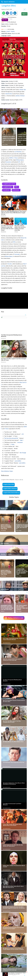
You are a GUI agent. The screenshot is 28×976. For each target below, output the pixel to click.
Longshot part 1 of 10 (9, 184)
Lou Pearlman (18, 151)
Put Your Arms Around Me (11, 438)
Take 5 (21, 440)
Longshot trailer (7, 187)
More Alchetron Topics (7, 471)
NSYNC (11, 158)
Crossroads (17, 254)
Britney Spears (20, 160)
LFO (19, 162)
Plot (16, 187)
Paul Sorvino (9, 93)
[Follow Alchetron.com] (14, 620)
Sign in (24, 14)
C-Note (12, 444)
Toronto (10, 264)
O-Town (16, 158)
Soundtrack (6, 190)
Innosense (8, 162)
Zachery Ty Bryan (20, 96)
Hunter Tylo (23, 89)
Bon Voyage (23, 452)
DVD (14, 242)
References (16, 190)
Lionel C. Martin (10, 31)
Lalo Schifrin (18, 461)
